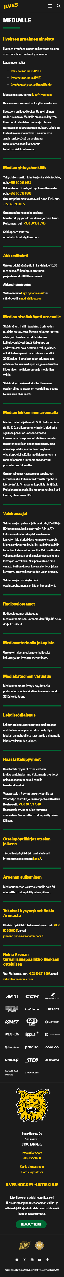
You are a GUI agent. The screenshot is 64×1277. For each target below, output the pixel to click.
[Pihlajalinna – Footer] (11, 1047)
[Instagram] (32, 1260)
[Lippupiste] (32, 1035)
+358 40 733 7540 (30, 804)
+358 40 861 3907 (39, 974)
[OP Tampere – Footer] (52, 1035)
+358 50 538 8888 (20, 193)
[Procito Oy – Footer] (32, 1047)
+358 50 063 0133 (20, 183)
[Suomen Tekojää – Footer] (52, 1060)
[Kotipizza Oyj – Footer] (32, 1022)
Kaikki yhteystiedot (32, 1167)
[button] (50, 6)
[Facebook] (17, 1260)
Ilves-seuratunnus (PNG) (26, 78)
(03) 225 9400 (32, 1158)
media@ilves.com (31, 298)
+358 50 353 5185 (35, 223)
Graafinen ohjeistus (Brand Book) (31, 85)
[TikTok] (47, 1260)
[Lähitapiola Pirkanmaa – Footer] (52, 1022)
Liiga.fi (37, 859)
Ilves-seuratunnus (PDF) (26, 71)
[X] (24, 1260)
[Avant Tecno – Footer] (11, 996)
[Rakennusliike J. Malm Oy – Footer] (52, 1047)
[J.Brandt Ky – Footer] (52, 1009)
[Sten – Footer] (32, 1060)
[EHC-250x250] (39, 1245)
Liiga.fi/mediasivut (32, 293)
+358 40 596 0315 (14, 204)
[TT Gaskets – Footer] (32, 1073)
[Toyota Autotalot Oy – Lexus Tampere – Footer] (11, 1073)
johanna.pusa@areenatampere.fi (23, 936)
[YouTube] (39, 1260)
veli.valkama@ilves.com (18, 979)
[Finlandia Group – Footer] (52, 996)
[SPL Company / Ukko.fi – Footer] (11, 1060)
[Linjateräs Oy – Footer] (11, 1035)
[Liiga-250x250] (24, 1245)
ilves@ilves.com (41, 95)
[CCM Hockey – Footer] (32, 996)
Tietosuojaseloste (32, 1172)
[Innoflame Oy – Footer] (32, 1009)
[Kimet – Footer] (11, 1022)
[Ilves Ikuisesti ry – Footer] (11, 1009)
